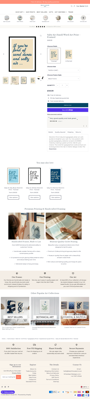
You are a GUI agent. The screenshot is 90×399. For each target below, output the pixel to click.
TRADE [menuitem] (70, 12)
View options (13, 197)
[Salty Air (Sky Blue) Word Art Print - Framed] (13, 176)
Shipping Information (52, 371)
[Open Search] (71, 6)
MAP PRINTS (20, 21)
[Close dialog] (86, 181)
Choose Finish (52, 46)
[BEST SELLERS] (6, 17)
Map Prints (32, 377)
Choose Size (51, 66)
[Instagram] (5, 387)
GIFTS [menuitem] (51, 12)
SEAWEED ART (45, 21)
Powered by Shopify (24, 395)
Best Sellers (32, 375)
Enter (42, 203)
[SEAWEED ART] (45, 17)
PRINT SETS (32, 21)
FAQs (34, 373)
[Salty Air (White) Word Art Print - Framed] (34, 176)
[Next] (41, 54)
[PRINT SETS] (32, 17)
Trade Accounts (31, 371)
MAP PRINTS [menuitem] (30, 12)
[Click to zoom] (41, 36)
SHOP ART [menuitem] (19, 12)
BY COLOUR (70, 21)
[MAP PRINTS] (20, 17)
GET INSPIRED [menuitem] (60, 12)
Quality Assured (60, 132)
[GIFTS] (58, 17)
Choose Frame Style (54, 75)
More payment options (54, 114)
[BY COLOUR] (70, 17)
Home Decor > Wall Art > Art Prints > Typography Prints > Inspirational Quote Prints (30, 338)
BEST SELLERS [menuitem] (42, 12)
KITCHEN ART (83, 21)
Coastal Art (32, 379)
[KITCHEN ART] (83, 17)
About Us (33, 369)
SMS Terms (55, 377)
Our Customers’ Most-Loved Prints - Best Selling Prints (14, 328)
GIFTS (58, 21)
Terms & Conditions (52, 379)
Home (3, 338)
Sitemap (56, 381)
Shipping (70, 132)
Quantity (51, 85)
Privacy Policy (16, 373)
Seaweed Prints (31, 381)
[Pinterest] (8, 387)
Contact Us (55, 369)
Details (50, 132)
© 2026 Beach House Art (9, 395)
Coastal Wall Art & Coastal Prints (74, 327)
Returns (78, 132)
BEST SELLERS (6, 21)
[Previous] (4, 54)
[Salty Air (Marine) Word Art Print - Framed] (55, 176)
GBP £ (85, 387)
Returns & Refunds (53, 373)
